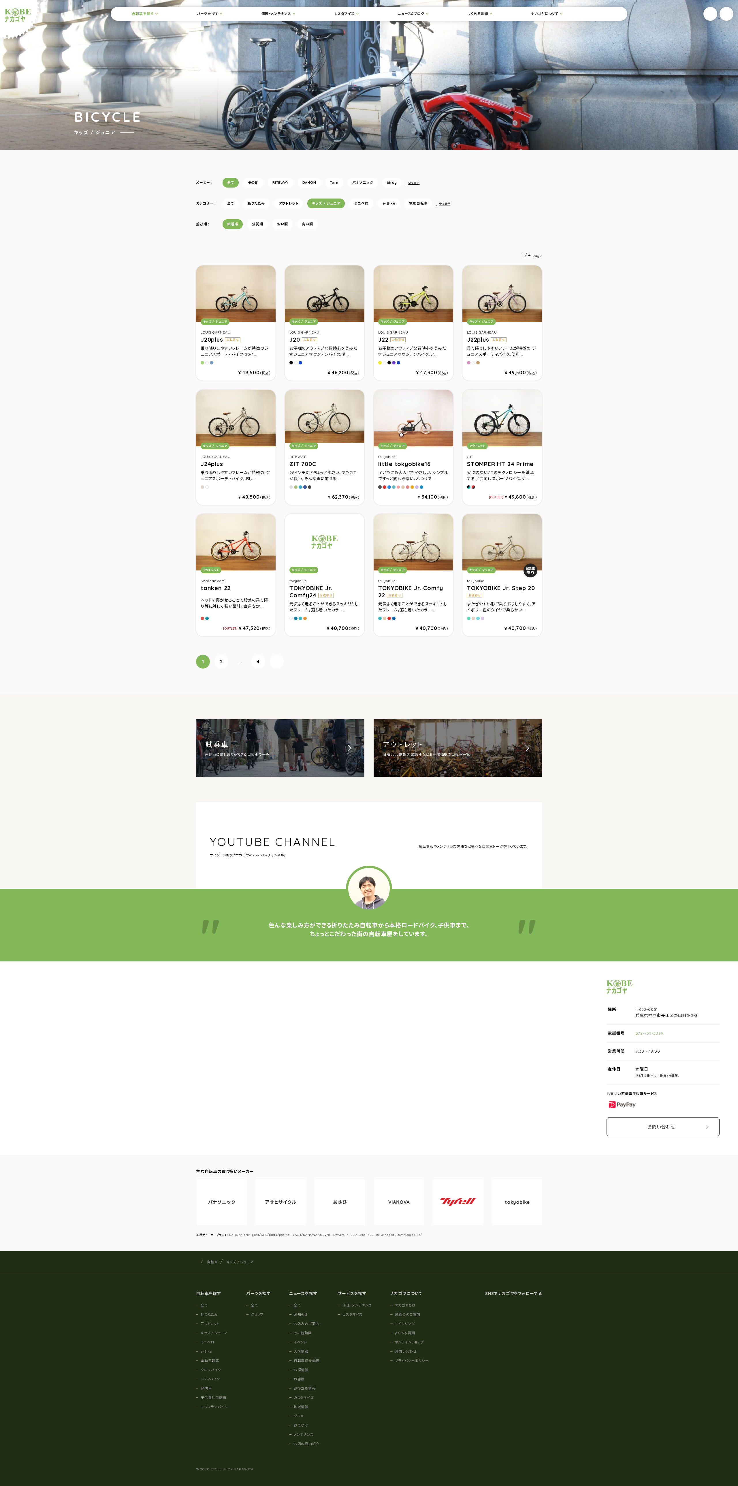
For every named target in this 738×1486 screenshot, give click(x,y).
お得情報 (301, 1370)
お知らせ (301, 1314)
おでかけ (301, 1425)
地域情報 (301, 1407)
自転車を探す (143, 14)
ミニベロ (361, 203)
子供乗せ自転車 (214, 1397)
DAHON (309, 182)
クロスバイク (211, 1370)
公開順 (257, 224)
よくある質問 (477, 14)
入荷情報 (301, 1351)
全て (230, 182)
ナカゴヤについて (544, 14)
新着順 (232, 224)
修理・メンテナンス (276, 14)
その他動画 (303, 1333)
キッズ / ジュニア (326, 203)
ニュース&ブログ (411, 14)
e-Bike (389, 203)
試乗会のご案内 (408, 1314)
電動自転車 (418, 203)
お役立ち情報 (305, 1388)
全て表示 (413, 183)
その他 (253, 182)
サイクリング (405, 1324)
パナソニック (362, 182)
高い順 (307, 224)
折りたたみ (256, 203)
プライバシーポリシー (412, 1360)
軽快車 (206, 1388)
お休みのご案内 (306, 1324)
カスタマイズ (344, 14)
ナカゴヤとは (405, 1305)
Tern (334, 182)
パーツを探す (208, 14)
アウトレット (288, 203)
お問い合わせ (661, 1127)
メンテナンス (304, 1434)
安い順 (282, 224)
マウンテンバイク (214, 1407)
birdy (392, 182)
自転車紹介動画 (307, 1360)
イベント (300, 1342)
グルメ (299, 1416)
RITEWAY (280, 182)
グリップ (257, 1314)
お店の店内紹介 (307, 1444)
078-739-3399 (649, 1033)
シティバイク (210, 1379)
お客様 (299, 1379)
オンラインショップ (409, 1342)
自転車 (212, 1262)
